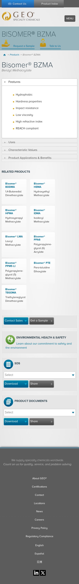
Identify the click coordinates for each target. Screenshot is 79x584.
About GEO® (39, 478)
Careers (39, 519)
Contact (39, 495)
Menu (69, 18)
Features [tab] (14, 82)
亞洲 (39, 562)
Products (14, 54)
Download (11, 383)
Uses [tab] (11, 142)
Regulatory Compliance (39, 536)
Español (39, 553)
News (39, 511)
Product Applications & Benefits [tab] (29, 158)
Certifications (39, 486)
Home (5, 54)
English (39, 545)
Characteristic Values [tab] (22, 150)
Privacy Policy (39, 528)
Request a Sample (24, 46)
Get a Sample (39, 320)
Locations (39, 503)
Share (34, 383)
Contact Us (19, 3)
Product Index (49, 3)
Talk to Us (55, 46)
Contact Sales (14, 320)
